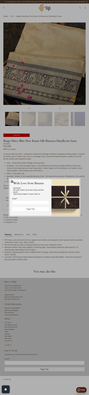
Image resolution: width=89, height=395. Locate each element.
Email (14, 199)
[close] (12, 181)
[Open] (6, 389)
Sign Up (31, 209)
